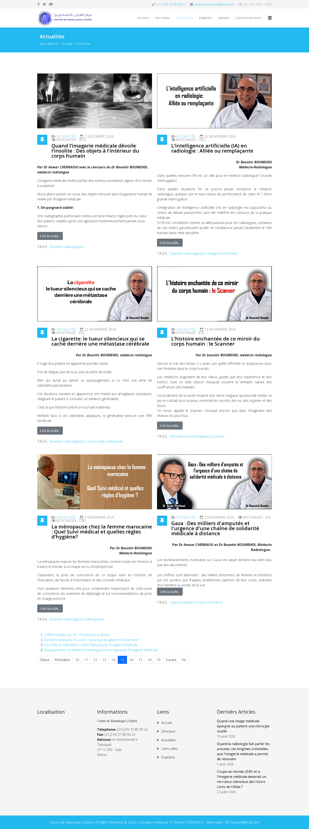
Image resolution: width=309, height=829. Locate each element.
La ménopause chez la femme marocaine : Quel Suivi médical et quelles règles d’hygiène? (102, 531)
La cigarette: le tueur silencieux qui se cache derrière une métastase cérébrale (100, 341)
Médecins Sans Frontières (203, 602)
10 (77, 659)
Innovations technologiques (190, 436)
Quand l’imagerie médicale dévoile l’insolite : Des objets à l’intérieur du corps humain (95, 150)
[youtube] (51, 4)
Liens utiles (169, 748)
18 (149, 659)
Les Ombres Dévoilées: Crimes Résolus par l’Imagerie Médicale (91, 645)
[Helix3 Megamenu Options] (270, 18)
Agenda (223, 18)
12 (95, 659)
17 (140, 659)
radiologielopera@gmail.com (214, 4)
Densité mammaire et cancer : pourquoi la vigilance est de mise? (91, 639)
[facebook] (39, 4)
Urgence (175, 602)
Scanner (218, 436)
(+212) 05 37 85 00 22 (170, 4)
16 (131, 659)
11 (86, 659)
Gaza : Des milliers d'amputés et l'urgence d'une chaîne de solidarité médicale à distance (215, 528)
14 (113, 659)
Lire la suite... (50, 236)
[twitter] (44, 4)
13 (104, 659)
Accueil (143, 18)
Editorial (163, 18)
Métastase (115, 441)
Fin (184, 659)
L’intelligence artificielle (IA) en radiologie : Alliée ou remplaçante (212, 148)
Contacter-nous (249, 18)
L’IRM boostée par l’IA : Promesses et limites (77, 634)
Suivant (171, 659)
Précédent (62, 659)
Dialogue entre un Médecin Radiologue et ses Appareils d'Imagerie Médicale (101, 650)
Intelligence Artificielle (221, 253)
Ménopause (95, 619)
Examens (205, 18)
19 (158, 659)
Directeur (167, 731)
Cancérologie (96, 441)
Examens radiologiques (67, 246)
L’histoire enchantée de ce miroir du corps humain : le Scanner (215, 341)
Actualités (184, 18)
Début (44, 659)
